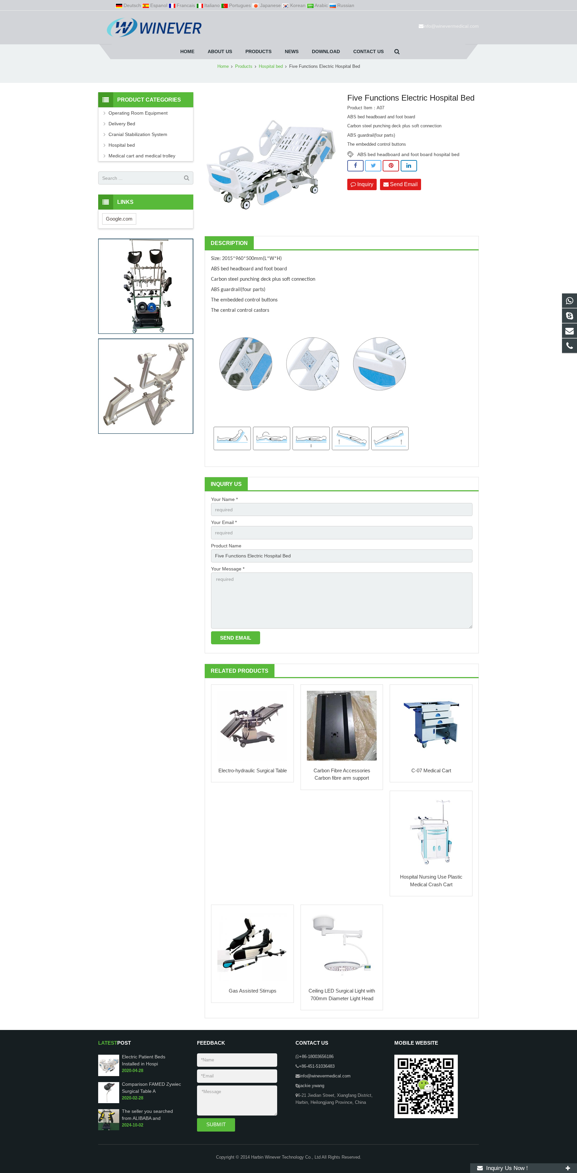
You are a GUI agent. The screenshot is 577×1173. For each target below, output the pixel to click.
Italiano (212, 5)
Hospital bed (271, 66)
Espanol (159, 5)
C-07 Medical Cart (431, 770)
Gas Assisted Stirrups (252, 991)
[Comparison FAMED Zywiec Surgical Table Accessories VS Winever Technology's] (108, 1101)
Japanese (270, 5)
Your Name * (224, 499)
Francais (185, 5)
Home (223, 66)
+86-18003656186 (316, 1056)
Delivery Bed (122, 123)
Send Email (403, 184)
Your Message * (227, 568)
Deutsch (132, 5)
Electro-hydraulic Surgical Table (252, 770)
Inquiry (364, 184)
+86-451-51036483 (317, 1066)
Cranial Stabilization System (138, 134)
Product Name (226, 545)
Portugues (240, 5)
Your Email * (224, 522)
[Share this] (355, 165)
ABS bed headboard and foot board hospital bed (408, 154)
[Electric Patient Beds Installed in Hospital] (108, 1074)
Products (243, 66)
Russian (345, 5)
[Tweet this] (373, 165)
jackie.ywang (311, 1085)
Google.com (119, 219)
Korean (298, 5)
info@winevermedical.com (451, 26)
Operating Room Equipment (138, 113)
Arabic (321, 5)
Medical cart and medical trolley (142, 155)
